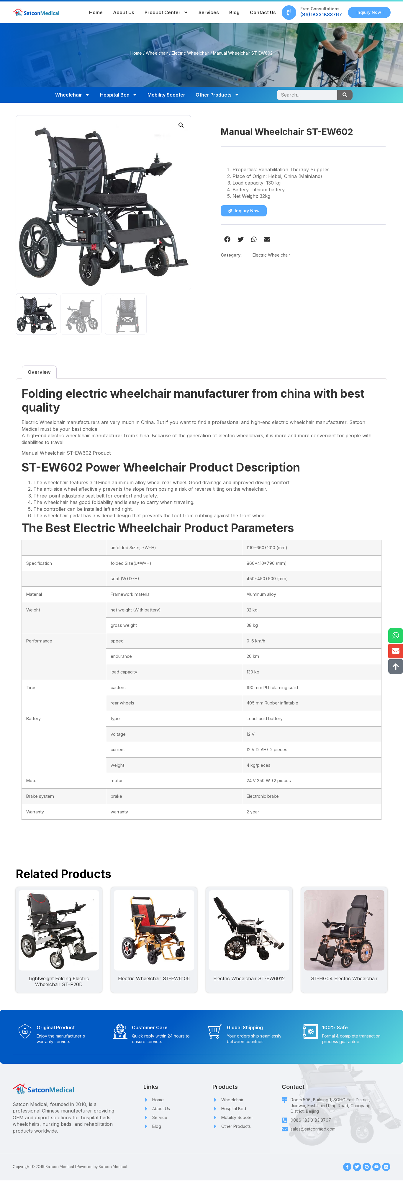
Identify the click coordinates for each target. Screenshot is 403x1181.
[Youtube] (376, 1167)
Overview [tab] (39, 372)
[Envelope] (395, 651)
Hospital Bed (115, 95)
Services (209, 12)
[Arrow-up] (395, 666)
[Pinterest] (367, 1167)
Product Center (163, 12)
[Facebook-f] (347, 1167)
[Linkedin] (386, 1167)
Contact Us (263, 12)
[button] (181, 125)
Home (96, 12)
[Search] (345, 95)
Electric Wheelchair (190, 53)
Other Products (214, 95)
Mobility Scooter (166, 95)
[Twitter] (357, 1167)
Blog (234, 12)
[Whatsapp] (395, 635)
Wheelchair (157, 53)
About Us (123, 12)
